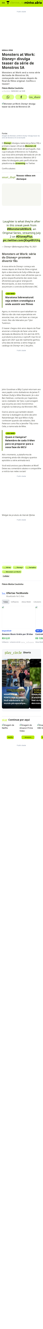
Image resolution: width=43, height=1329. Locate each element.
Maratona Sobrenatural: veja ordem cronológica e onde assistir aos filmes (20, 301)
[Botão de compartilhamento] (8, 97)
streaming (20, 163)
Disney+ (7, 143)
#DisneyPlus (24, 236)
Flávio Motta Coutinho (12, 88)
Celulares (37, 602)
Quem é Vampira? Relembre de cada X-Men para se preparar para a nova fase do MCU (20, 442)
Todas (5, 602)
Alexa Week (26, 602)
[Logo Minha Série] (33, 2)
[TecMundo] (8, 2)
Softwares (15, 602)
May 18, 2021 (31, 246)
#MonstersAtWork (19, 229)
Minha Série (7, 50)
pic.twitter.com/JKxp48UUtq (21, 240)
